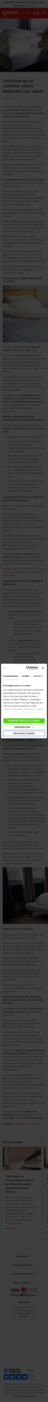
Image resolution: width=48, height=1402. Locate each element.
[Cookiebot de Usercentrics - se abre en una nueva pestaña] (28, 668)
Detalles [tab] (26, 676)
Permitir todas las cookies (24, 721)
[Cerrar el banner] (43, 668)
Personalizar (22, 727)
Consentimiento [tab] (10, 676)
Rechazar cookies (24, 733)
